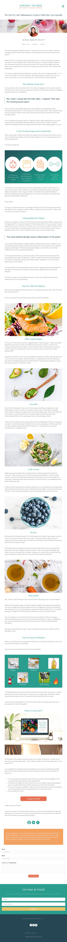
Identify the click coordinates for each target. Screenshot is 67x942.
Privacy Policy (30, 933)
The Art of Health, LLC (13, 835)
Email (3, 855)
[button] (33, 798)
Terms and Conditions (33, 936)
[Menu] (63, 6)
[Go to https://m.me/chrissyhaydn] (33, 925)
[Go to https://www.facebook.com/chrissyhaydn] (31, 925)
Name (3, 849)
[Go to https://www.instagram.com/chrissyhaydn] (36, 925)
